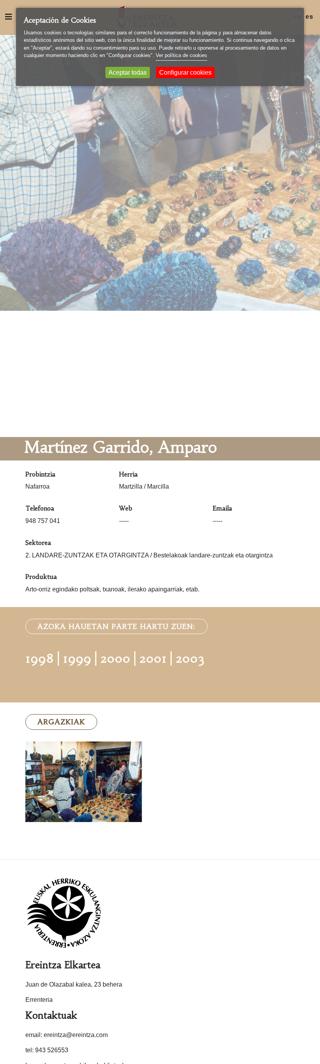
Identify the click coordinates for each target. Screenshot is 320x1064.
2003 (190, 658)
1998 (39, 658)
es (309, 16)
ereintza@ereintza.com (76, 1035)
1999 (77, 658)
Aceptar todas (127, 72)
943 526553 (51, 1050)
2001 (153, 658)
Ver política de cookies (181, 55)
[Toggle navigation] (8, 17)
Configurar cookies (185, 72)
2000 (115, 658)
